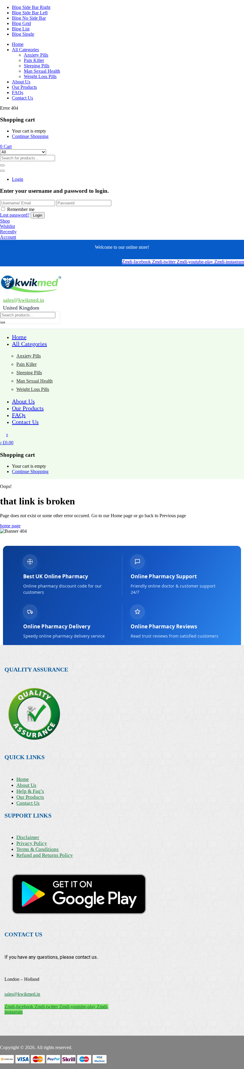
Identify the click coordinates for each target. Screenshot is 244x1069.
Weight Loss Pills (40, 76)
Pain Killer (34, 60)
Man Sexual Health (42, 71)
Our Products (24, 87)
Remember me (21, 209)
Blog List (20, 28)
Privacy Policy (31, 843)
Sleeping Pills (36, 65)
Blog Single (23, 34)
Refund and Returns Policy (44, 855)
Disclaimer (27, 837)
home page (10, 525)
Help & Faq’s (30, 791)
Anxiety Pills (36, 55)
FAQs (17, 92)
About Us (21, 81)
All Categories (25, 49)
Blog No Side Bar (29, 18)
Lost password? (14, 214)
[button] (6, 146)
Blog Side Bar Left (30, 12)
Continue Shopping (30, 136)
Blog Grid (21, 23)
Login (17, 179)
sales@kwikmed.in (23, 300)
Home (18, 44)
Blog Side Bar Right (31, 7)
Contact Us (22, 97)
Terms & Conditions (37, 849)
